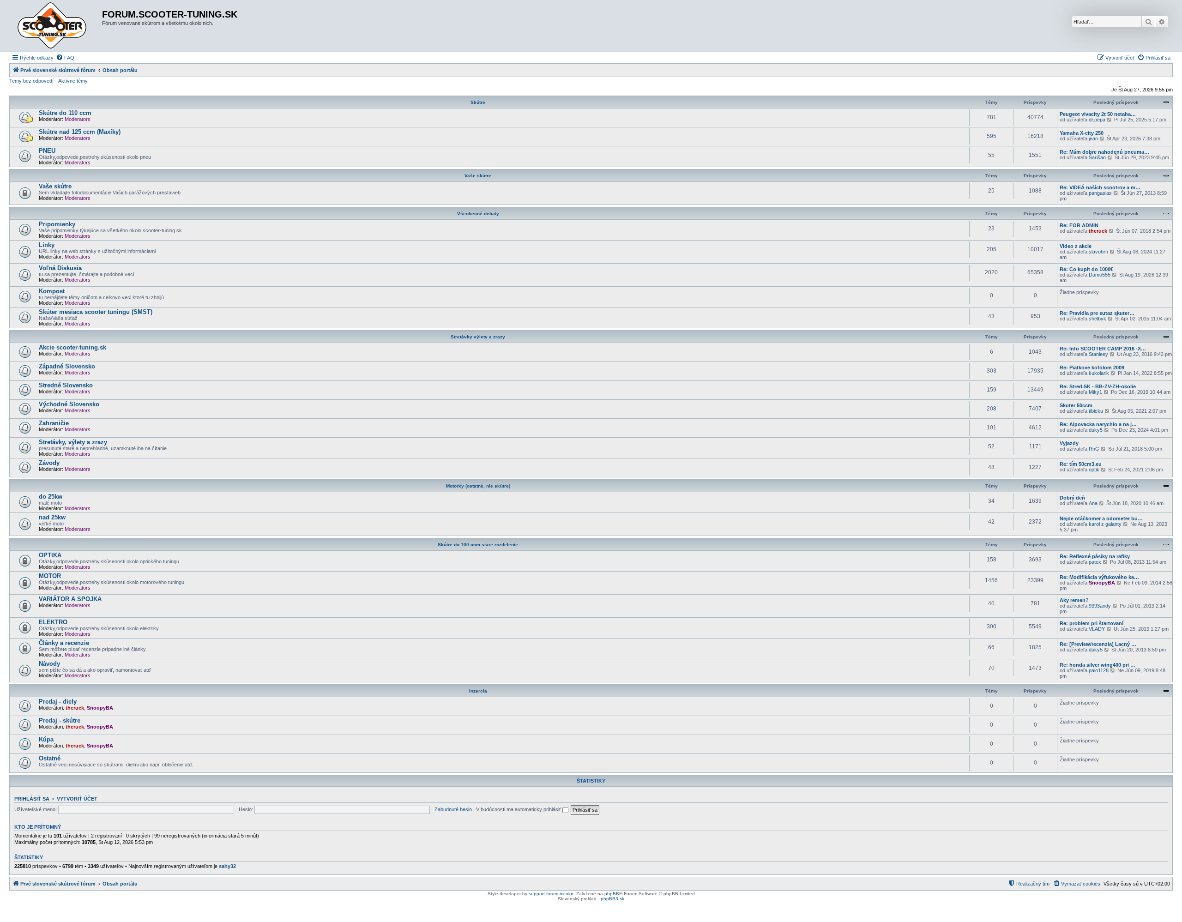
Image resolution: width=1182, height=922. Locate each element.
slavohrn (1098, 251)
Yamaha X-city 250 (1082, 133)
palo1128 (1099, 670)
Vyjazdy (1069, 443)
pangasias (1100, 193)
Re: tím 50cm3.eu (1081, 464)
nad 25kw (52, 517)
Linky (46, 244)
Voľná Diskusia (60, 268)
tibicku (1096, 411)
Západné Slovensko (67, 366)
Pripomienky (57, 224)
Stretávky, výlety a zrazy (73, 442)
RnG (1094, 449)
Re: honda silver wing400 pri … (1097, 665)
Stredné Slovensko (66, 385)
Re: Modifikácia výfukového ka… (1099, 577)
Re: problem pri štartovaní (1091, 623)
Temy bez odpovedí (31, 81)
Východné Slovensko (69, 404)
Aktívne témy (73, 81)
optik (1094, 469)
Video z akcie (1076, 246)
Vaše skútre (477, 175)
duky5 (1096, 430)
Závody (49, 462)
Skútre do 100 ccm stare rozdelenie (478, 544)
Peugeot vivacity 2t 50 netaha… (1098, 114)
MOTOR (50, 575)
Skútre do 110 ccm (65, 112)
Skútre (477, 102)
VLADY (1097, 629)
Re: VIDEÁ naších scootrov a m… (1100, 187)
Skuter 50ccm (1076, 405)
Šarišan (1097, 157)
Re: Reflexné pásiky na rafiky (1095, 556)
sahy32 (227, 866)
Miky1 (1095, 392)
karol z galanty (1105, 524)
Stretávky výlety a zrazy (478, 336)
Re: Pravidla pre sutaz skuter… (1097, 313)
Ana (1093, 503)
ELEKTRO (53, 622)
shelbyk (1097, 318)
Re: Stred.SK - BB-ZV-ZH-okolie (1098, 386)
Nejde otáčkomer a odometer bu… (1101, 518)
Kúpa (46, 739)
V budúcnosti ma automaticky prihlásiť (519, 809)
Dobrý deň (1072, 497)
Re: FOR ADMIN (1079, 225)
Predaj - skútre (59, 720)
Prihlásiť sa (31, 798)
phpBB (611, 893)
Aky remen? (1074, 600)
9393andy (1100, 606)
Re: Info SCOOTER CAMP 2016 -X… (1103, 348)
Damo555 (1099, 274)
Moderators (77, 119)
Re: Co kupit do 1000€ (1086, 269)
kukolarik (1099, 373)
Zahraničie (54, 423)
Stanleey (1098, 354)
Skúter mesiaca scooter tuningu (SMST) (95, 311)
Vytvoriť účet (77, 798)
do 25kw (50, 496)
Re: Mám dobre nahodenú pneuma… (1104, 152)
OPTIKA (50, 555)
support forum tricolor (551, 893)
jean (1093, 138)
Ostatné (49, 758)
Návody (49, 663)
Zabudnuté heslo (453, 809)
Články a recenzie (64, 642)
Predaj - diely (58, 701)
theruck (1098, 231)
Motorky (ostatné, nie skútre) (478, 485)
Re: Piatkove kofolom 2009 (1092, 367)
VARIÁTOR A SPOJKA (70, 599)
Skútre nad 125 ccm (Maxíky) (80, 131)
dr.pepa (1097, 119)
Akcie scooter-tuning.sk (72, 347)
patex (1095, 562)
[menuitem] (65, 57)
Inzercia (478, 690)
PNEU (47, 150)
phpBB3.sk (612, 898)
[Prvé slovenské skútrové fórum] (57, 25)
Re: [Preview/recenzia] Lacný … (1098, 644)
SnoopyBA (1102, 582)
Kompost (52, 291)
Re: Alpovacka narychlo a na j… (1098, 424)
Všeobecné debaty (478, 213)
